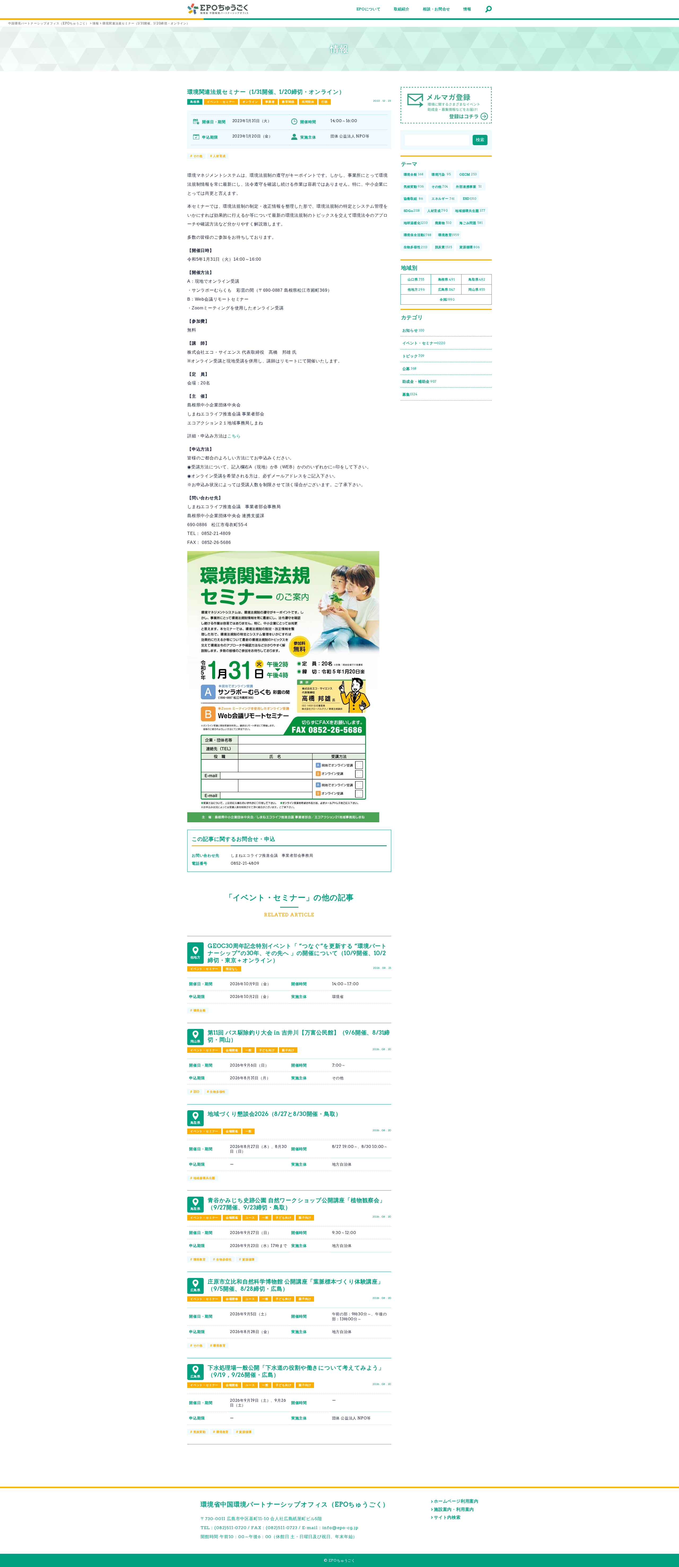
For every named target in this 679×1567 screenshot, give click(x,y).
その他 (198, 156)
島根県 (194, 102)
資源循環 (248, 1259)
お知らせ (413, 330)
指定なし (232, 969)
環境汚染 (441, 174)
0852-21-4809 (245, 863)
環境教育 (199, 1259)
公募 (409, 369)
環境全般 (199, 1010)
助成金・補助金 (419, 381)
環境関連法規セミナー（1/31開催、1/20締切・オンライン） (266, 91)
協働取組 (413, 199)
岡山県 (476, 289)
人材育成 (219, 156)
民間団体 (308, 102)
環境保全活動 (418, 235)
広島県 (446, 289)
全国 (447, 299)
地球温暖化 (416, 223)
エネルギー (443, 199)
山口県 (416, 279)
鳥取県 (476, 279)
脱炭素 (443, 247)
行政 (324, 102)
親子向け (288, 1050)
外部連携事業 (468, 187)
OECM (468, 174)
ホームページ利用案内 (456, 1501)
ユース (250, 1217)
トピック (413, 356)
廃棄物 (443, 223)
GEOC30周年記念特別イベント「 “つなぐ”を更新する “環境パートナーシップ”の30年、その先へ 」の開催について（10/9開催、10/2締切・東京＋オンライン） (297, 953)
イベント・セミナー (221, 102)
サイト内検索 (447, 1517)
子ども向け (267, 1050)
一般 (248, 1050)
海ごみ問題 (470, 223)
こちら (234, 436)
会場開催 (232, 1050)
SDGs (412, 211)
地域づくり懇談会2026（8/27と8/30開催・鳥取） (274, 1114)
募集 (409, 394)
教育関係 (288, 102)
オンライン (250, 102)
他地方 (416, 289)
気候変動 (199, 1432)
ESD (196, 1092)
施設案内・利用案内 (454, 1509)
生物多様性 (217, 1092)
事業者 (270, 102)
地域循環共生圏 (204, 1178)
